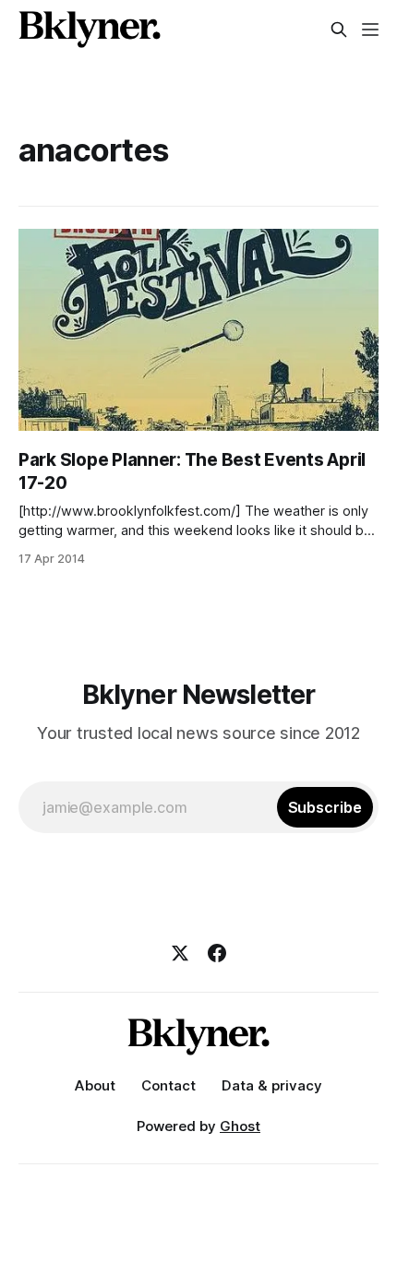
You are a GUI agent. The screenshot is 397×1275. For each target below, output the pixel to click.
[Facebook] (217, 953)
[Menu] (370, 29)
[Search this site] (339, 29)
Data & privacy (272, 1085)
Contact (168, 1085)
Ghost (240, 1126)
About (95, 1085)
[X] (180, 953)
